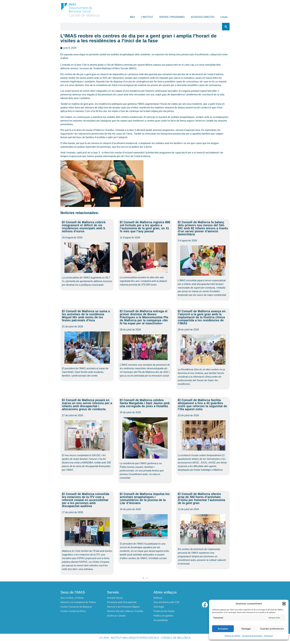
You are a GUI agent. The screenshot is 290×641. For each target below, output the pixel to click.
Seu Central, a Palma (71, 598)
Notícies (157, 598)
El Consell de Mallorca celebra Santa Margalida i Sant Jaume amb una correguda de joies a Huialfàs (145, 403)
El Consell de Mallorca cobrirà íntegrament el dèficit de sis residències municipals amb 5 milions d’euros (83, 227)
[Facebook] (205, 605)
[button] (283, 603)
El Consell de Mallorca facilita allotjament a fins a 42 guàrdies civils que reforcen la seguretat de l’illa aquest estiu (202, 404)
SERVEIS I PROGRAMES (172, 17)
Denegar (246, 628)
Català (224, 17)
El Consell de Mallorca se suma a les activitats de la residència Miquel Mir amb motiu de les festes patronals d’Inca (86, 316)
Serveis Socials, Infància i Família (125, 611)
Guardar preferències (272, 628)
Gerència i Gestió (116, 615)
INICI (132, 17)
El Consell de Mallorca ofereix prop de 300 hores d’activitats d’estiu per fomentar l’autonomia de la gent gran (201, 498)
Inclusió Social (115, 598)
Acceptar (223, 628)
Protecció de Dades (164, 611)
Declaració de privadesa (252, 636)
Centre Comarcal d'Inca (73, 611)
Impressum (268, 636)
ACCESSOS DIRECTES (202, 17)
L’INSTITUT (147, 17)
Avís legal (158, 606)
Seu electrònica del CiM (166, 602)
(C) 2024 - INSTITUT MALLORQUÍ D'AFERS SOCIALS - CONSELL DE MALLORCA (145, 637)
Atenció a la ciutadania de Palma (78, 602)
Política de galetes (232, 636)
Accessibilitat (160, 620)
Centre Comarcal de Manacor (76, 606)
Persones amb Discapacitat (121, 602)
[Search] (226, 26)
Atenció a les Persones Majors (123, 606)
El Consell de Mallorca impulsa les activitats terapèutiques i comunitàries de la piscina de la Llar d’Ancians (145, 498)
